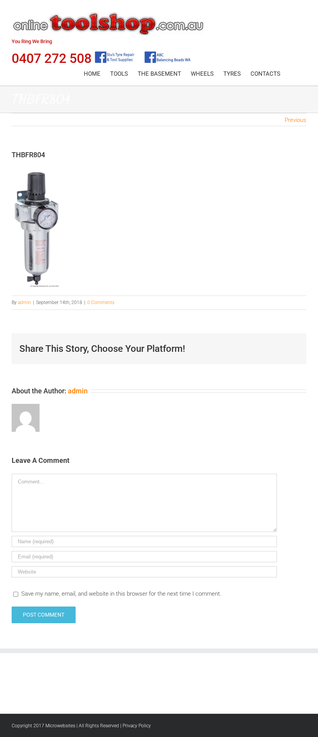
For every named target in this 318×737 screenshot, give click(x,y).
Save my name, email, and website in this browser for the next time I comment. (121, 593)
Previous (295, 119)
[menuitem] (92, 74)
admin (24, 302)
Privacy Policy (137, 725)
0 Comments (100, 302)
